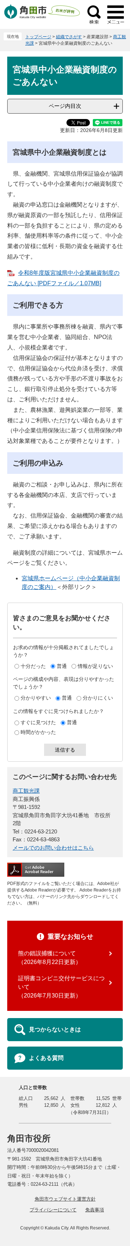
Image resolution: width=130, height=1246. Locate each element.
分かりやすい (36, 698)
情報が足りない (95, 666)
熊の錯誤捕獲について (47, 953)
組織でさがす (69, 36)
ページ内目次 (65, 106)
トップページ (38, 36)
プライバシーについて (53, 1209)
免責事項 (94, 1209)
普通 (62, 666)
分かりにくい (98, 698)
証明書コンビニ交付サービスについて (61, 982)
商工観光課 (26, 791)
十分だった (33, 666)
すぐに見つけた (38, 722)
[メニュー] (115, 14)
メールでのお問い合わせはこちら (53, 848)
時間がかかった (38, 732)
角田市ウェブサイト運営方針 (65, 1199)
